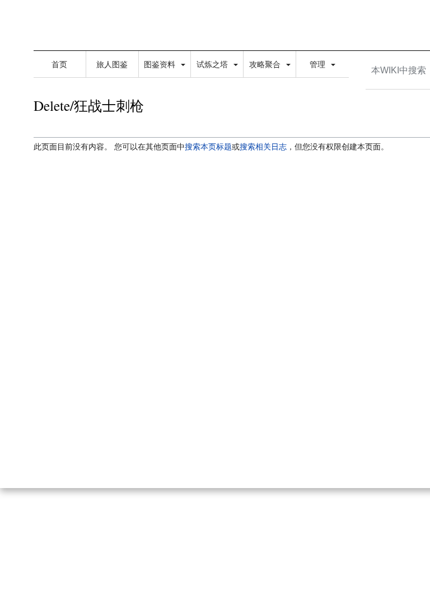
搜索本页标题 (208, 146)
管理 (319, 64)
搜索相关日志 (263, 146)
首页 (59, 64)
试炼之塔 (213, 64)
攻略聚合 (266, 64)
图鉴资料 (160, 64)
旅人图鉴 (112, 64)
